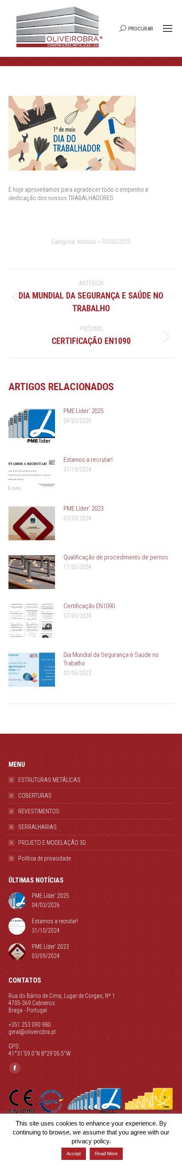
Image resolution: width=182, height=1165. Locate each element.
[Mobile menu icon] (168, 28)
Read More (106, 1153)
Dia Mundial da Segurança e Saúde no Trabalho (111, 659)
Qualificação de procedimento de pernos (115, 557)
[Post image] (31, 426)
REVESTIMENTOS (38, 811)
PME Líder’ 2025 (83, 411)
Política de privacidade (44, 858)
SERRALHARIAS (37, 827)
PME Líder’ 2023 (83, 508)
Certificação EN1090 (89, 606)
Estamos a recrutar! (88, 460)
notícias (86, 241)
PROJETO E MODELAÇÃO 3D (52, 842)
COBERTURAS (35, 795)
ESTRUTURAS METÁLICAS (49, 780)
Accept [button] (73, 1153)
